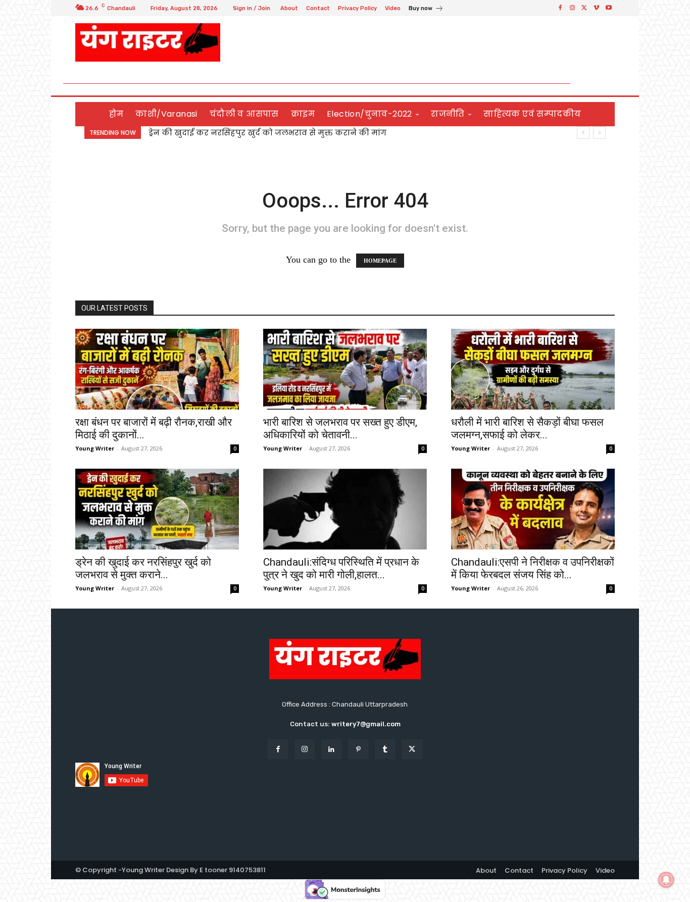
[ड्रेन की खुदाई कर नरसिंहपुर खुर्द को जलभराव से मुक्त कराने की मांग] (157, 509)
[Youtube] (609, 8)
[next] (599, 132)
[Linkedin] (331, 749)
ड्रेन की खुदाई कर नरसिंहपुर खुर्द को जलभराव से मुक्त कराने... (143, 568)
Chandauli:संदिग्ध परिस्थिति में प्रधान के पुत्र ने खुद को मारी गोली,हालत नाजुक (285, 132)
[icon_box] (426, 9)
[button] (603, 83)
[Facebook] (560, 8)
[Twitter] (584, 8)
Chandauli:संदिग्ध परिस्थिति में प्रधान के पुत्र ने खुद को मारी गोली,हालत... (341, 568)
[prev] (583, 132)
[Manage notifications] (666, 880)
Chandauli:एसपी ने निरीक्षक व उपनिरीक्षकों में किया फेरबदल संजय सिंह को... (532, 568)
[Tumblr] (385, 749)
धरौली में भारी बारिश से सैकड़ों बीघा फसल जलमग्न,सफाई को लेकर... (527, 428)
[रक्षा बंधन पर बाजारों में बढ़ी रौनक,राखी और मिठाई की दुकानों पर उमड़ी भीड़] (157, 369)
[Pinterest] (358, 749)
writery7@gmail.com (366, 724)
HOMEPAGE (380, 261)
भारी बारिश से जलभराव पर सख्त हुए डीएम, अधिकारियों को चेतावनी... (340, 428)
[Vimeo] (596, 8)
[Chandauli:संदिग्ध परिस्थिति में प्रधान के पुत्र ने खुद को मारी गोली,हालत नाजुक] (345, 509)
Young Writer (94, 448)
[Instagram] (572, 8)
